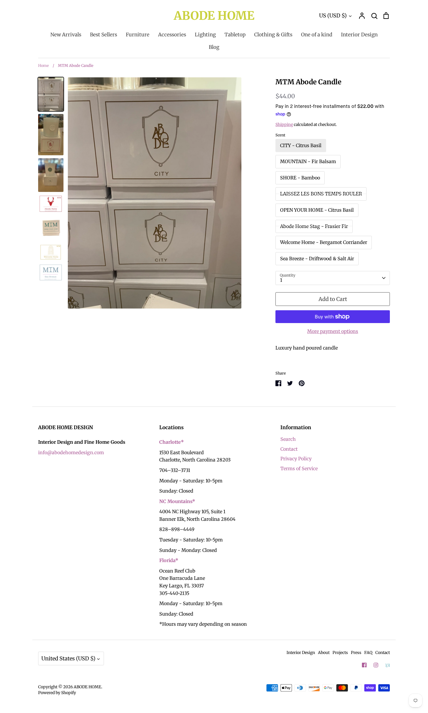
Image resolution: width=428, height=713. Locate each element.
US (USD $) (333, 15)
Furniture (137, 34)
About (324, 652)
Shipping (284, 124)
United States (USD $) (68, 658)
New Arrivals (65, 34)
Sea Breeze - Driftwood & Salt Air (317, 258)
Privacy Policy (296, 458)
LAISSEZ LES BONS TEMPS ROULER (321, 194)
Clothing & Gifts (273, 34)
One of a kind (316, 34)
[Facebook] (364, 665)
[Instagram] (376, 665)
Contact (289, 449)
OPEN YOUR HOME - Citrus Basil (317, 210)
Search (288, 439)
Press (356, 652)
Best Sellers (103, 34)
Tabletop (234, 34)
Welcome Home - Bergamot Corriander (323, 242)
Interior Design (359, 34)
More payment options (332, 331)
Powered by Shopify (57, 692)
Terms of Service (299, 468)
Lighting (205, 34)
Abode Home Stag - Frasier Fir (314, 226)
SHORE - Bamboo (300, 178)
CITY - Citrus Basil (300, 145)
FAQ (368, 652)
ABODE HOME (214, 16)
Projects (340, 652)
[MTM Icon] (387, 665)
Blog (214, 47)
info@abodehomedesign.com (71, 452)
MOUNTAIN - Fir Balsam (308, 161)
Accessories (172, 34)
